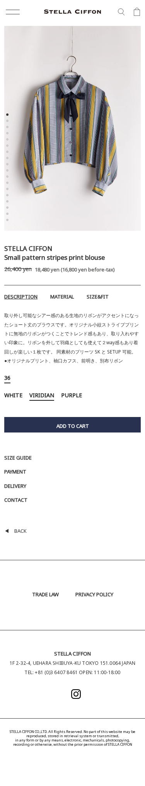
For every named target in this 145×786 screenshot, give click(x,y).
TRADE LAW (45, 595)
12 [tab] (8, 183)
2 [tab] (8, 121)
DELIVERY (15, 486)
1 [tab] (8, 115)
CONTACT (15, 500)
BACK (15, 531)
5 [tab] (8, 140)
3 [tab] (8, 128)
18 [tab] (8, 221)
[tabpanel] (72, 130)
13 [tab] (8, 190)
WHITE (13, 396)
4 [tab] (8, 134)
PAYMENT (15, 472)
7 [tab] (8, 152)
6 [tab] (8, 146)
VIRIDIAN (41, 396)
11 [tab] (8, 177)
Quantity (14, 413)
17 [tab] (8, 214)
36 (7, 379)
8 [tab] (8, 159)
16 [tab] (8, 208)
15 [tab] (8, 202)
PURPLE (71, 396)
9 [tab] (8, 165)
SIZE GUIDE (18, 458)
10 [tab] (8, 171)
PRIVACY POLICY (94, 595)
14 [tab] (8, 196)
